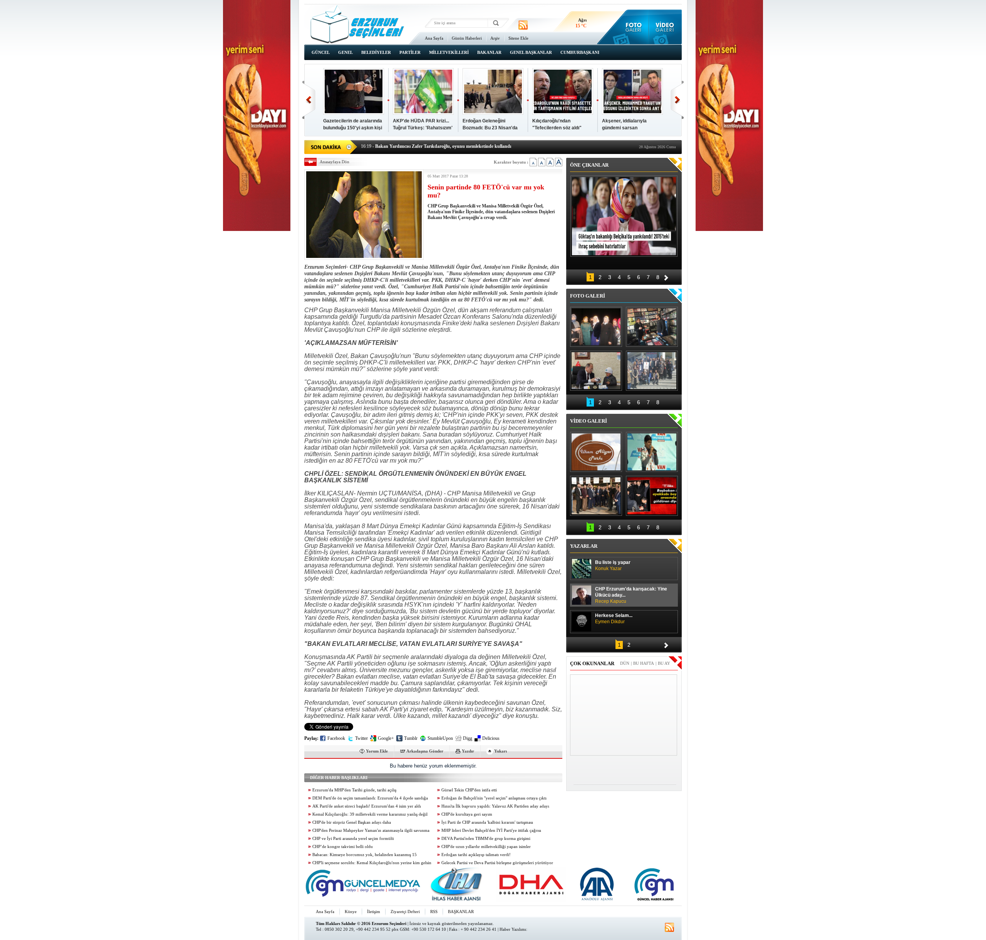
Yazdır (468, 751)
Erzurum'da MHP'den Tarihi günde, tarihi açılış (354, 790)
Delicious (491, 738)
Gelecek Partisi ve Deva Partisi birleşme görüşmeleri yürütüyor (497, 863)
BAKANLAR (489, 52)
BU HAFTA (643, 663)
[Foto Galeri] (631, 27)
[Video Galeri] (665, 27)
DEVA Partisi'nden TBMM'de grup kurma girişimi (485, 838)
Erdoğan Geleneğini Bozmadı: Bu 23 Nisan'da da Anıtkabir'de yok (490, 127)
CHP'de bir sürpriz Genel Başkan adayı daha (351, 822)
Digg (467, 738)
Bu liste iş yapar (613, 565)
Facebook (336, 738)
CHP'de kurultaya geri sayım (466, 814)
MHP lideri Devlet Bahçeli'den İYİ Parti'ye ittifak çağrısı (491, 830)
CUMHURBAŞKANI (579, 52)
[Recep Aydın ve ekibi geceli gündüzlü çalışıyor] (652, 327)
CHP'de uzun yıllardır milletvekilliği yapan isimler (486, 847)
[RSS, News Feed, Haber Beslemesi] (523, 25)
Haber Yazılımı (513, 929)
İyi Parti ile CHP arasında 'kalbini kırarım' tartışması (487, 822)
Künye (351, 911)
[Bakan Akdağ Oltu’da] (596, 371)
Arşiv (495, 38)
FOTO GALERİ (587, 296)
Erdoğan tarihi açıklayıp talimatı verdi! (476, 855)
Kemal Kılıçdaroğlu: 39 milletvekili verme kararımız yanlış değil (370, 814)
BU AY (664, 663)
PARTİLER (410, 52)
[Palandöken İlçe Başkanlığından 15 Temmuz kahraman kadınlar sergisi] (652, 371)
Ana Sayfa (434, 38)
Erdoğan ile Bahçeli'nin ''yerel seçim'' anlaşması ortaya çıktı (494, 798)
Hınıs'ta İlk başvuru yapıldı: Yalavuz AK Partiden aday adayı (495, 806)
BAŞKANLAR (461, 911)
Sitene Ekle (518, 38)
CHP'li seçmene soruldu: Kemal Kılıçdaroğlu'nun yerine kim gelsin (371, 863)
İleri (677, 100)
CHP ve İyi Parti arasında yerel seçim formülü (353, 838)
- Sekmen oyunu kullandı (392, 146)
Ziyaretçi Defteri (405, 911)
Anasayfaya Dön (334, 161)
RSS (434, 911)
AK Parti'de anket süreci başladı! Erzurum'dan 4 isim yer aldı (366, 806)
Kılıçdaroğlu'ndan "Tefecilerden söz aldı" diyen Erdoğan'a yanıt (557, 127)
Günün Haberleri (467, 38)
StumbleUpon (440, 738)
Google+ (386, 738)
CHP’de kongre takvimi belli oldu (342, 847)
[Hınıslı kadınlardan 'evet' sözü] (596, 327)
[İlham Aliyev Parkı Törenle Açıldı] (596, 452)
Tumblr (411, 738)
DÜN (624, 663)
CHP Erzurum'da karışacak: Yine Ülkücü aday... (631, 595)
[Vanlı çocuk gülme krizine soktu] (652, 452)
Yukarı (500, 751)
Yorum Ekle (377, 751)
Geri (308, 100)
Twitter (361, 738)
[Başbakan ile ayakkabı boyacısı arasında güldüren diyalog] (652, 496)
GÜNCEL (321, 52)
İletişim (373, 911)
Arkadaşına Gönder (424, 751)
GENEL (345, 52)
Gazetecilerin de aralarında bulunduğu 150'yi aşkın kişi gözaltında (352, 127)
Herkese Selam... (613, 618)
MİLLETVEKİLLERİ (449, 52)
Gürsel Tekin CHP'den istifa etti (469, 790)
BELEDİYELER (376, 52)
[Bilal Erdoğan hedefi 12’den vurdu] (596, 496)
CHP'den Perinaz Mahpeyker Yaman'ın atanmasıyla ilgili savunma (370, 830)
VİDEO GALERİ (588, 421)
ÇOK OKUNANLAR (592, 663)
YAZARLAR (583, 546)
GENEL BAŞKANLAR (531, 52)
